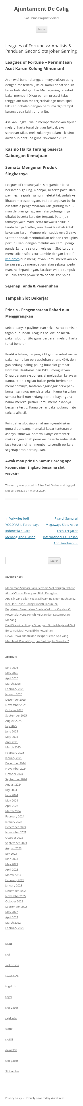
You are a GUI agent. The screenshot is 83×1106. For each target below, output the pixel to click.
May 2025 (11, 737)
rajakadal (11, 1018)
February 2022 (14, 928)
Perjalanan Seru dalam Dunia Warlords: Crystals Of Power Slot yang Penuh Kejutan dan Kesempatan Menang (38, 614)
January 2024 (13, 822)
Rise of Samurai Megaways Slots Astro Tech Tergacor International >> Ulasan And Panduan (60, 530)
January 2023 (13, 885)
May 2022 (11, 912)
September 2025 (16, 715)
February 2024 (14, 816)
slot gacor (11, 1008)
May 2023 (11, 864)
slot (7, 954)
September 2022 (16, 907)
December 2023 (15, 827)
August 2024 (13, 784)
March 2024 (13, 811)
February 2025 (14, 753)
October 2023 (14, 838)
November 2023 (15, 832)
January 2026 (13, 694)
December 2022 (15, 891)
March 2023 (13, 875)
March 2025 (13, 747)
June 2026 (11, 668)
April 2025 (11, 742)
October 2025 (14, 710)
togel (8, 997)
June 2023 (11, 859)
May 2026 (11, 673)
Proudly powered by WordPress (45, 1098)
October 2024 (14, 774)
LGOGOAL (12, 976)
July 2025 (11, 726)
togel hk (10, 986)
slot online (12, 965)
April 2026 (11, 678)
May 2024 (11, 800)
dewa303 (11, 1050)
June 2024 (11, 795)
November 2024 (15, 769)
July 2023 (11, 854)
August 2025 (13, 721)
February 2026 (14, 689)
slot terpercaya (15, 491)
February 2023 (14, 880)
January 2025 (13, 758)
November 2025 (15, 705)
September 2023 (16, 843)
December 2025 (15, 699)
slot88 (9, 1029)
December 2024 (15, 763)
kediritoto (12, 259)
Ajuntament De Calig (41, 8)
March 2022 (13, 923)
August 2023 (13, 848)
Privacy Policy (13, 1098)
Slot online (12, 1071)
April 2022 (11, 917)
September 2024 (16, 779)
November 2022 (15, 896)
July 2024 (11, 790)
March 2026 (13, 684)
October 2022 (14, 901)
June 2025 (11, 731)
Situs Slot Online (48, 485)
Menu (41, 29)
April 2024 (11, 806)
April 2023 (11, 869)
